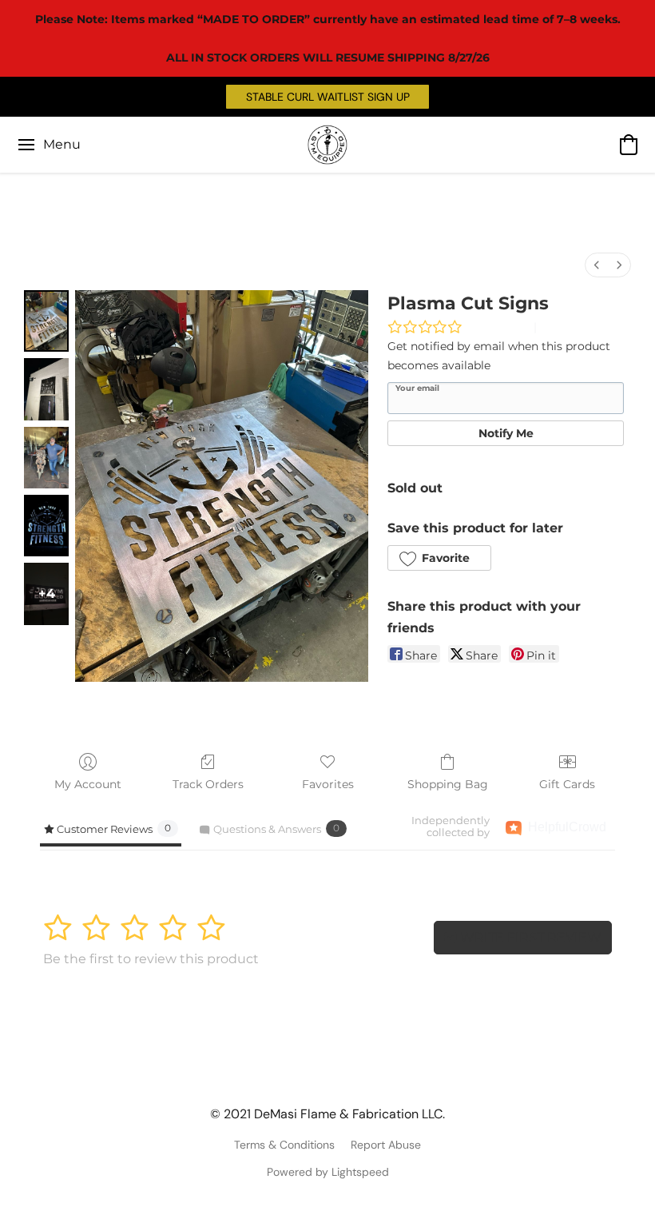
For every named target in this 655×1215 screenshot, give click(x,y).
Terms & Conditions (284, 1144)
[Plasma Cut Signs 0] (46, 321)
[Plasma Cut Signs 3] (46, 525)
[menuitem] (597, 265)
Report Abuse (386, 1144)
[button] (327, 97)
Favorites (328, 784)
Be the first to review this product (151, 958)
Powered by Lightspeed (328, 1172)
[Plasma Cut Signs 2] (46, 457)
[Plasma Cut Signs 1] (46, 389)
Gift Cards (567, 784)
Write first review (529, 937)
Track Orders (208, 784)
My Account (87, 784)
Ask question (573, 327)
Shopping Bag (447, 784)
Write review (497, 327)
